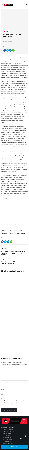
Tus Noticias (7, 39)
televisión (4, 233)
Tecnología (21, 230)
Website (3, 394)
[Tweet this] (7, 50)
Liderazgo (12, 230)
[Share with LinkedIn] (10, 50)
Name (3, 384)
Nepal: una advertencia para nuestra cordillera (12, 288)
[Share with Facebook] (4, 50)
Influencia (4, 230)
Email (2, 389)
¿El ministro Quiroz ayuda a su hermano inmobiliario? (13, 310)
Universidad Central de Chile (17, 233)
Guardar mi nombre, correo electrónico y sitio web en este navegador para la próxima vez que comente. (14, 403)
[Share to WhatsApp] (13, 50)
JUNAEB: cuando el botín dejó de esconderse (13, 333)
